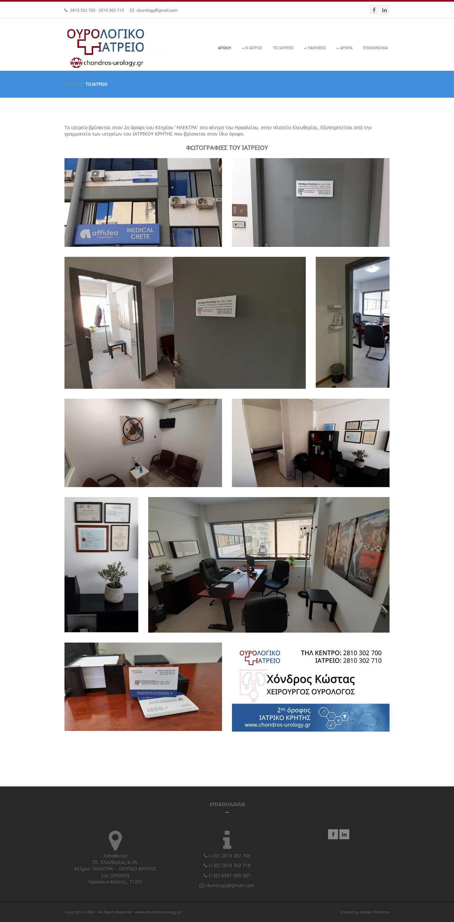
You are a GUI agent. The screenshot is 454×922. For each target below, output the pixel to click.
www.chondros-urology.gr (158, 911)
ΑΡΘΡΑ (346, 47)
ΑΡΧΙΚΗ (224, 47)
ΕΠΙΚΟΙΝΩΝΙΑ (375, 47)
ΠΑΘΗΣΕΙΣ (317, 47)
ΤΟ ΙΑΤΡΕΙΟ (283, 47)
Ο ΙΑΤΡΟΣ (253, 47)
